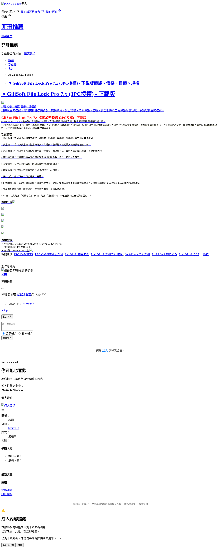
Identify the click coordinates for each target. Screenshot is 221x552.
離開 (20, 545)
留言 (28, 294)
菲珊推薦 (12, 27)
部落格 (12, 64)
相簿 (11, 60)
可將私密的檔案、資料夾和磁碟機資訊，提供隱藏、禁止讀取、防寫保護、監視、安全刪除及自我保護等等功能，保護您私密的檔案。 (109, 147)
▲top (4, 310)
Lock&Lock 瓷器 (189, 254)
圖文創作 (29, 53)
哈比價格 (6, 494)
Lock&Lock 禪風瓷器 (164, 254)
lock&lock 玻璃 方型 (77, 254)
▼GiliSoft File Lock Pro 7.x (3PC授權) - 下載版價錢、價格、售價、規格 (73, 83)
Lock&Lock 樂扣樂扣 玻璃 (107, 254)
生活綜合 (28, 304)
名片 (11, 68)
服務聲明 (143, 504)
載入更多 (7, 317)
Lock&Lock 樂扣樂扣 (137, 254)
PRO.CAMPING (23, 254)
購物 (206, 254)
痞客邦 (21, 294)
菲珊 (4, 274)
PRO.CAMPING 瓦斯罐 (49, 254)
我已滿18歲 (8, 545)
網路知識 (6, 490)
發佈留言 (7, 338)
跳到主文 (6, 36)
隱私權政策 (130, 504)
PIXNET (85, 504)
